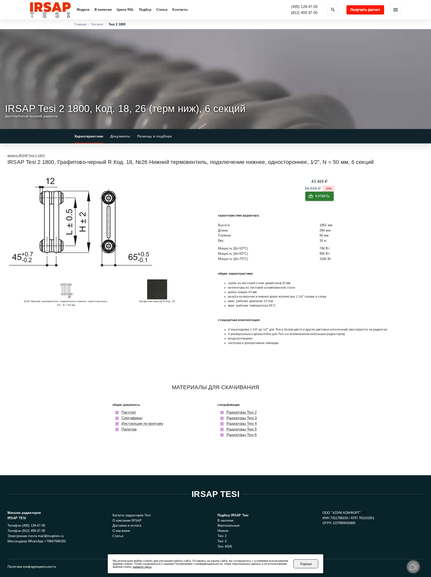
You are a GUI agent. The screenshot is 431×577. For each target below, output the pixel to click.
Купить (322, 196)
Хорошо (306, 564)
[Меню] (395, 9)
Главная (80, 24)
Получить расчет (365, 10)
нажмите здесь (142, 566)
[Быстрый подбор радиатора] (332, 9)
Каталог (98, 24)
